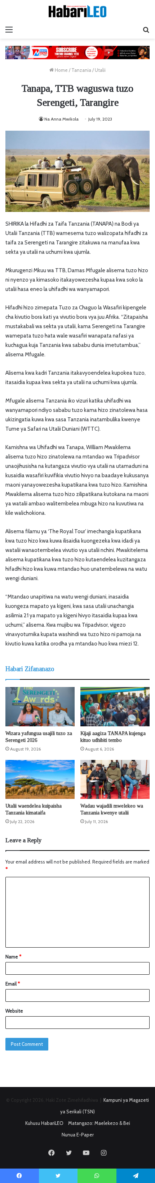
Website (14, 1011)
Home (61, 70)
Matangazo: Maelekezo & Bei (99, 1123)
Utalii (100, 70)
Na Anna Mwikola (61, 119)
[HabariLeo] (77, 11)
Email (12, 984)
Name (13, 957)
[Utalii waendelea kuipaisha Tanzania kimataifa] (40, 779)
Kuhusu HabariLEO (44, 1123)
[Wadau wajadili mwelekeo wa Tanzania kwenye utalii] (115, 779)
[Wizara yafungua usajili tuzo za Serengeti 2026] (40, 706)
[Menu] (9, 29)
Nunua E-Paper (78, 1135)
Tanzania (81, 70)
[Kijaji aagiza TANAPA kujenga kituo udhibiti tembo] (115, 706)
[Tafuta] (146, 29)
